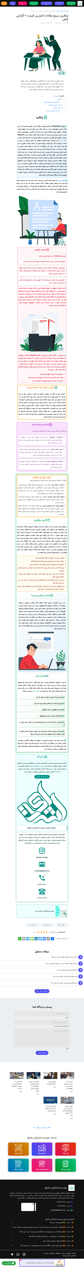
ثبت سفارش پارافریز (42, 777)
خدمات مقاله (60, 11)
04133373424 (61, 1202)
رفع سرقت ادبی (46, 925)
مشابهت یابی (32, 925)
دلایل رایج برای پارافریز (55, 105)
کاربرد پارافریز (57, 108)
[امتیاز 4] (39, 932)
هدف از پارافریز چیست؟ (52, 111)
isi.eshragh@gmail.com (58, 1210)
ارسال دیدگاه (42, 1053)
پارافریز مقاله (61, 925)
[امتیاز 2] (44, 932)
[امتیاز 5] (36, 932)
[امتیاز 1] (47, 932)
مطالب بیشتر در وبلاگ (43, 1127)
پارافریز (59, 99)
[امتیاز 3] (41, 932)
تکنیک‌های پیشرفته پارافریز (51, 102)
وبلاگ (66, 11)
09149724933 (61, 1206)
